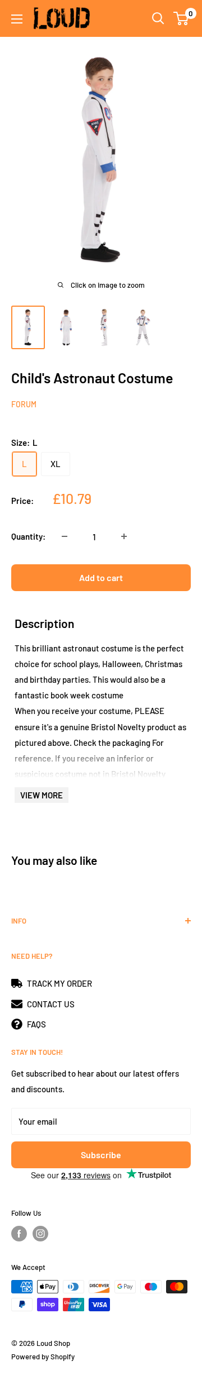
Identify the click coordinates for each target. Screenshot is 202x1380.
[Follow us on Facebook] (19, 1233)
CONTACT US (51, 1004)
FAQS (36, 1024)
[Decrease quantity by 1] (64, 536)
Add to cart (101, 577)
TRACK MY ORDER (59, 983)
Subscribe (101, 1154)
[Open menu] (16, 19)
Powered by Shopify (43, 1356)
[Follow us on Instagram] (40, 1233)
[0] (182, 18)
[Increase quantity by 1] (124, 536)
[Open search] (158, 18)
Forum (23, 404)
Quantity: (28, 536)
